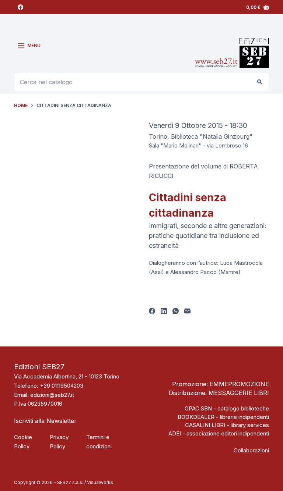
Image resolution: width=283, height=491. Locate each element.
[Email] (187, 311)
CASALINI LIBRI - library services (227, 424)
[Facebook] (20, 7)
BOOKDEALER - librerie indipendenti (223, 416)
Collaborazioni (251, 450)
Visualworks (100, 482)
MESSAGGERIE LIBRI (239, 392)
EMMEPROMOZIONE (239, 384)
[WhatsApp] (175, 311)
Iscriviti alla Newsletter (45, 420)
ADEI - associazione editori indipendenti (218, 433)
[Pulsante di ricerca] (260, 82)
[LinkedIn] (164, 311)
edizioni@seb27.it (52, 394)
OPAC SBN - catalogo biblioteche (227, 408)
